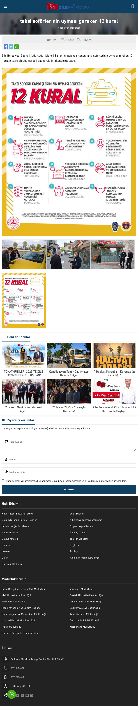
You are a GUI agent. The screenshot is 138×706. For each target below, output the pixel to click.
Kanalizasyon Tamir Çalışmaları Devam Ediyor (69, 373)
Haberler (75, 27)
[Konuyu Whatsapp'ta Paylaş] (16, 46)
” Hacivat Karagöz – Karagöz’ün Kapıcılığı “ (114, 373)
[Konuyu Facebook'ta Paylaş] (6, 46)
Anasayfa (63, 27)
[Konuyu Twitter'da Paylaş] (11, 46)
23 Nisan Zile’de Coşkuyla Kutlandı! (69, 409)
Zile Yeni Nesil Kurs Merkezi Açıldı (23, 409)
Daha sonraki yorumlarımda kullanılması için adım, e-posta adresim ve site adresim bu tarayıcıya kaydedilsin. (66, 480)
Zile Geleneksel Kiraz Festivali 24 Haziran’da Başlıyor (114, 409)
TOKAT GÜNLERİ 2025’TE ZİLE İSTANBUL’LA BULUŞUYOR (23, 373)
